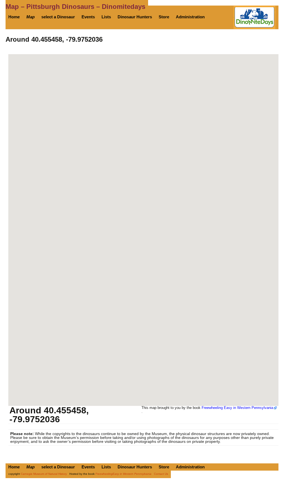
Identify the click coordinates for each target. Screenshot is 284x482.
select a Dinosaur (58, 16)
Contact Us (161, 473)
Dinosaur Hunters (135, 16)
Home (14, 16)
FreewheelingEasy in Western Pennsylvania (123, 473)
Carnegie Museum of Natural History (44, 473)
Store (164, 16)
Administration (190, 16)
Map (30, 16)
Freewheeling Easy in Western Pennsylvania (237, 408)
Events (88, 16)
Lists (106, 16)
